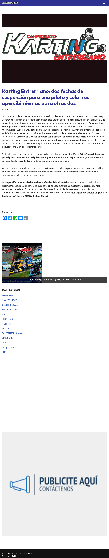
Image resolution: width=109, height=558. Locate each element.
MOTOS (5, 328)
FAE (3, 314)
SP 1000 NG (7, 338)
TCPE (4, 352)
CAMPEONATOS (9, 300)
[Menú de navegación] (104, 3)
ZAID (14, 556)
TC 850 (5, 342)
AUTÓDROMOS (9, 295)
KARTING (6, 324)
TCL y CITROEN (9, 347)
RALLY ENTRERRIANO (12, 333)
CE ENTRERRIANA (10, 305)
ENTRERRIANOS (9, 309)
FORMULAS (7, 319)
